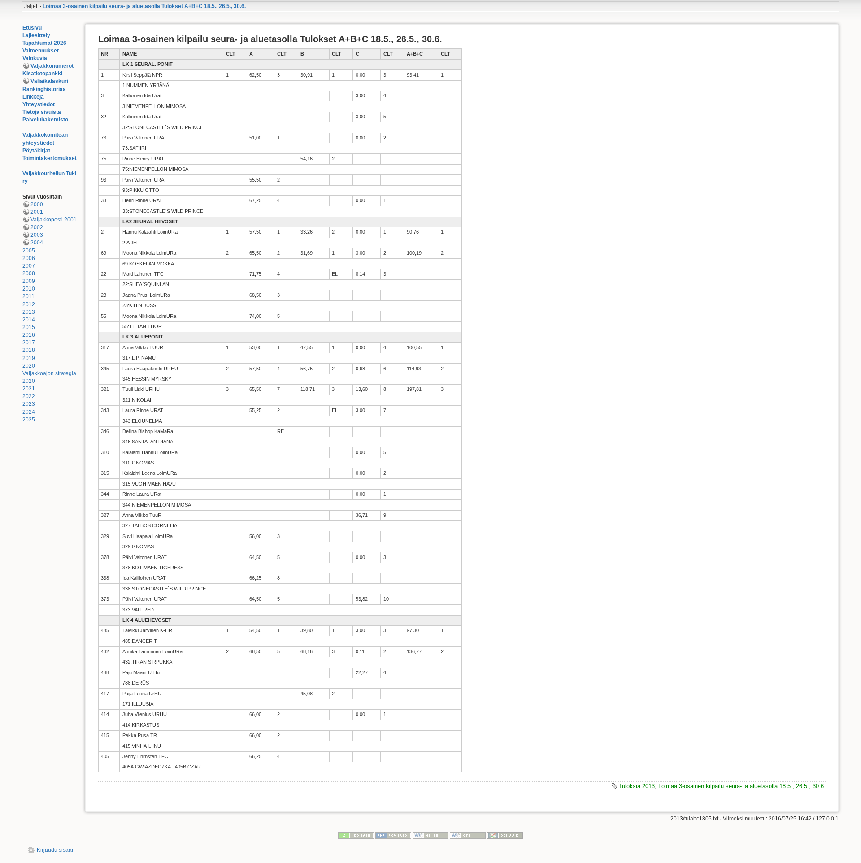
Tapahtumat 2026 (44, 43)
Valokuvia (34, 58)
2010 (28, 289)
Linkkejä (33, 97)
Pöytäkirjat (36, 150)
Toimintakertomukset (49, 158)
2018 (28, 350)
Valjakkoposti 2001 (53, 220)
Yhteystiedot (38, 104)
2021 (28, 389)
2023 (28, 404)
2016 (28, 335)
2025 (28, 419)
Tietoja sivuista (41, 112)
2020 (28, 366)
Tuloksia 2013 (636, 786)
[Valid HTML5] (430, 835)
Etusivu (32, 28)
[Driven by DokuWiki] (505, 835)
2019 (28, 358)
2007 (28, 266)
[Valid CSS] (468, 835)
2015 (28, 327)
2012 (28, 304)
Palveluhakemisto (45, 120)
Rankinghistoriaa (44, 89)
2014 (28, 320)
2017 (28, 342)
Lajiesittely (36, 35)
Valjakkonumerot (52, 66)
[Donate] (356, 835)
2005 (28, 250)
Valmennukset (40, 51)
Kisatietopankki (42, 73)
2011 (28, 296)
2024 (28, 412)
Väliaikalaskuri (49, 81)
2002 (36, 227)
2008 (28, 273)
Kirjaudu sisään (56, 850)
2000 (36, 204)
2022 (28, 396)
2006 (28, 258)
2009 (28, 281)
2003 (36, 235)
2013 (28, 312)
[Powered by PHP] (393, 835)
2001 (36, 212)
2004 (36, 242)
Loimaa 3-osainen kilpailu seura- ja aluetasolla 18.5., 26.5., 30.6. (742, 786)
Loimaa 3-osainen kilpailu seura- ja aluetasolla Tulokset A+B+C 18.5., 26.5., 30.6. (144, 6)
